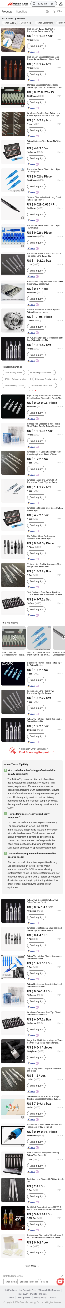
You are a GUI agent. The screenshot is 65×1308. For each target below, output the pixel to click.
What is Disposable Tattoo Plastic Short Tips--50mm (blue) (39, 653)
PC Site (33, 1294)
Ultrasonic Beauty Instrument (48, 379)
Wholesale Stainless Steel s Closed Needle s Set (44, 1013)
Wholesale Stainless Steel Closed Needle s (45, 509)
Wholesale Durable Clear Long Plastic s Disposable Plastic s (43, 114)
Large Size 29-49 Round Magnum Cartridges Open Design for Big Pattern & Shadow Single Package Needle (45, 1041)
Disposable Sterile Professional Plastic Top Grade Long (44, 254)
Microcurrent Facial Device (42, 385)
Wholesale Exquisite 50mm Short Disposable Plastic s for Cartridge (42, 481)
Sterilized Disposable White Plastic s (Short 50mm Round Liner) (44, 86)
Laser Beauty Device (13, 372)
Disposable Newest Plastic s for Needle (44, 664)
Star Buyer (23, 1294)
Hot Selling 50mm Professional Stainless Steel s (41, 537)
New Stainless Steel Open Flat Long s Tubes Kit (43, 1154)
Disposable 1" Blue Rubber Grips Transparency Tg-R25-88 (44, 1126)
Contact (52, 1297)
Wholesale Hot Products (49, 1290)
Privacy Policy (40, 1297)
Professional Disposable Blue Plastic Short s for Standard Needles (43, 425)
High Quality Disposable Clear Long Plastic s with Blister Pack (43, 58)
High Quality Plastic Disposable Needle (40, 30)
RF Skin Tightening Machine (17, 379)
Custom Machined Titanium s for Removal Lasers (43, 310)
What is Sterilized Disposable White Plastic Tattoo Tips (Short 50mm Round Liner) (13, 653)
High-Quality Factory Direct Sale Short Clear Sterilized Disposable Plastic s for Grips (44, 396)
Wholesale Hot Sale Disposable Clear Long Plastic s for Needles (44, 453)
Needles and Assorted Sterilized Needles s (44, 985)
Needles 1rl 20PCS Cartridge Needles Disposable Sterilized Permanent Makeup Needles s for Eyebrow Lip (43, 1097)
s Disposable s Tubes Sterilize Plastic (42, 901)
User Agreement (24, 1297)
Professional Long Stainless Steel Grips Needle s (45, 282)
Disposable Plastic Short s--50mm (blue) (43, 170)
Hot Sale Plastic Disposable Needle (44, 720)
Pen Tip (44, 1281)
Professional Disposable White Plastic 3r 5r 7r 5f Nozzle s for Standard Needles (45, 1236)
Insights (42, 1294)
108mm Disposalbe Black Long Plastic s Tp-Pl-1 (44, 198)
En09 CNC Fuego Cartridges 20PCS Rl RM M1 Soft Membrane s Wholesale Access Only (44, 1208)
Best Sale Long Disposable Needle (45, 1180)
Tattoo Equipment (44, 22)
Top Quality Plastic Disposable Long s (44, 1069)
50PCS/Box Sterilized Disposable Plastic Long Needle (45, 339)
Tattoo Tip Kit (10, 1281)
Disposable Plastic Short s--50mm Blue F (43, 226)
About (11, 1297)
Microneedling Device (14, 385)
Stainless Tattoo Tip (29, 1281)
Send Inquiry (36, 46)
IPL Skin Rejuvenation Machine (43, 372)
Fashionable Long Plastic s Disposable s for (40, 692)
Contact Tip (26, 22)
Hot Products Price (27, 1290)
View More (31, 1266)
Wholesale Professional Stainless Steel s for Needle (44, 929)
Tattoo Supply (10, 22)
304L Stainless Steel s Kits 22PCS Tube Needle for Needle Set (45, 593)
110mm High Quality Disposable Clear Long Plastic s (44, 565)
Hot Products (10, 1290)
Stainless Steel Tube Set (44, 142)
